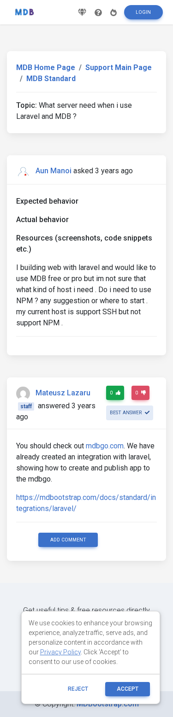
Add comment (68, 540)
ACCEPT (127, 689)
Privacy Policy (60, 652)
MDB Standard (51, 78)
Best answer (126, 413)
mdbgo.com (105, 445)
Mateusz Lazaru (63, 392)
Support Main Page (118, 67)
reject (78, 689)
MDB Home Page (45, 67)
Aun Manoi (54, 170)
